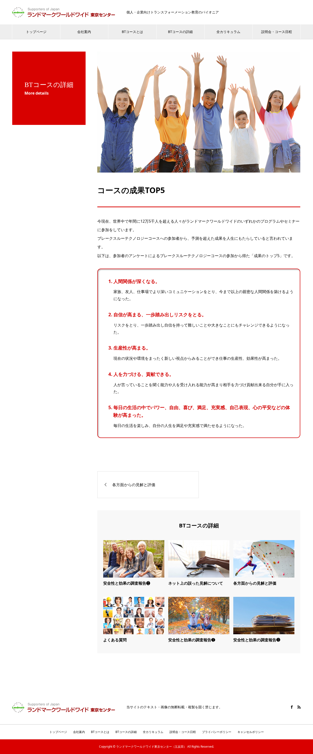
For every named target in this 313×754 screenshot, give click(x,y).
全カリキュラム (228, 31)
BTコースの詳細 (180, 31)
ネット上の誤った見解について (195, 583)
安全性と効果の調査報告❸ (256, 640)
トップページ (36, 31)
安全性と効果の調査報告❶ (191, 640)
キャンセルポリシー (250, 732)
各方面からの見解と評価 (254, 583)
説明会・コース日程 (276, 31)
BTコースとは (132, 31)
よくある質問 (115, 640)
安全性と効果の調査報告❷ (126, 583)
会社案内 (84, 31)
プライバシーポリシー (216, 732)
